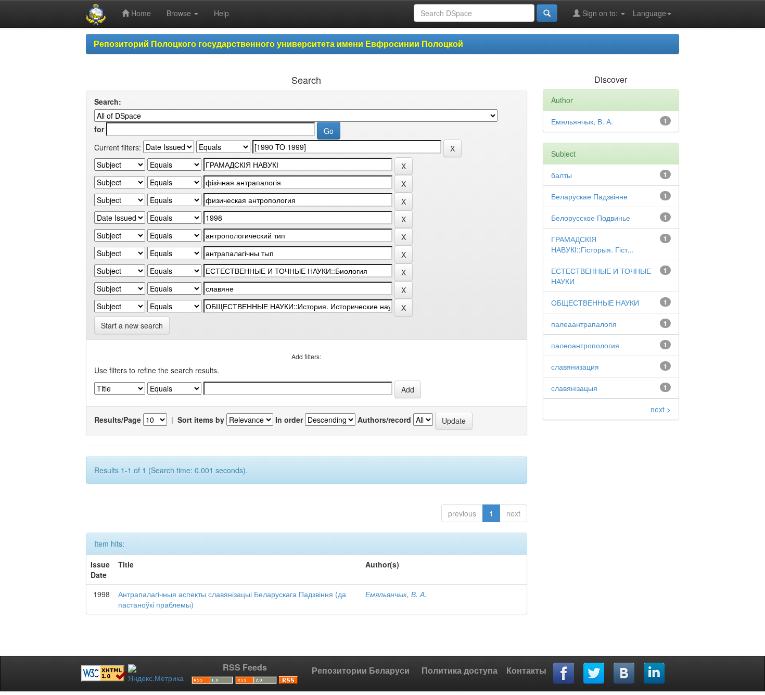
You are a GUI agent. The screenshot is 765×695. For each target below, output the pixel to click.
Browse (180, 13)
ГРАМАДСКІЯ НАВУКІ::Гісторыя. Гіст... (592, 244)
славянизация (575, 366)
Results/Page (117, 419)
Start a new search (132, 325)
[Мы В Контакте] (624, 674)
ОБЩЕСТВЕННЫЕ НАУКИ (595, 302)
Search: (107, 101)
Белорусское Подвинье (590, 217)
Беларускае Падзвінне (589, 196)
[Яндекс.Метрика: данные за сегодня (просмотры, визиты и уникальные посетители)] (156, 673)
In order (289, 419)
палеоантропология (585, 345)
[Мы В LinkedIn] (655, 674)
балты (561, 175)
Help (221, 13)
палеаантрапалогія (584, 324)
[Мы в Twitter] (594, 674)
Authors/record (384, 419)
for (99, 129)
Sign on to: (600, 13)
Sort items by (200, 419)
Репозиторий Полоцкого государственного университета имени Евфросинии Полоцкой (278, 43)
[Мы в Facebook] (564, 674)
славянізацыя (574, 388)
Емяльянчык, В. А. (396, 594)
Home (140, 13)
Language (649, 13)
